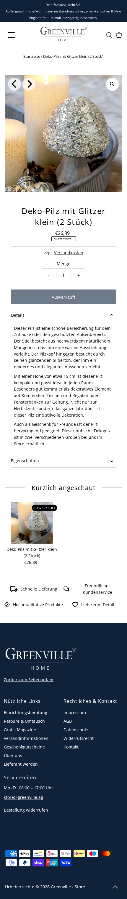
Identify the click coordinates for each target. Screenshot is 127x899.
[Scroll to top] (115, 887)
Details (18, 315)
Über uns (13, 755)
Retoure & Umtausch (24, 721)
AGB (68, 721)
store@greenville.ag (23, 797)
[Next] (28, 84)
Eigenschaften (25, 460)
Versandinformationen (26, 738)
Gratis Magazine (20, 729)
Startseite (31, 56)
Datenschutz (76, 729)
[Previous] (14, 84)
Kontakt (71, 747)
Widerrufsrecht (79, 738)
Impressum (75, 712)
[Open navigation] (18, 35)
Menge (63, 263)
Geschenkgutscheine (24, 747)
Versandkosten (68, 252)
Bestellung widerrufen (26, 810)
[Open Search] (109, 35)
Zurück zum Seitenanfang (29, 679)
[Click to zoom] (112, 84)
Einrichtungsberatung (25, 712)
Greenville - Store (68, 887)
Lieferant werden (21, 764)
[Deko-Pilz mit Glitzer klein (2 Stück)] (32, 523)
